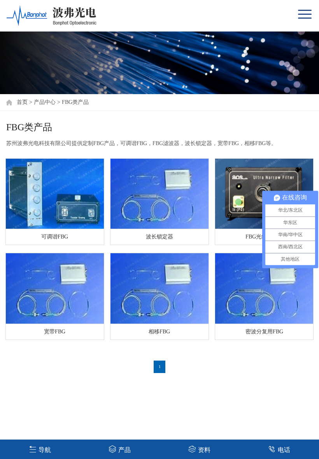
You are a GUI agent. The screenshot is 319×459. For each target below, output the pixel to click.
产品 (124, 450)
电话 (284, 450)
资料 (204, 450)
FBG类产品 (75, 102)
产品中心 (45, 102)
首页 (22, 102)
